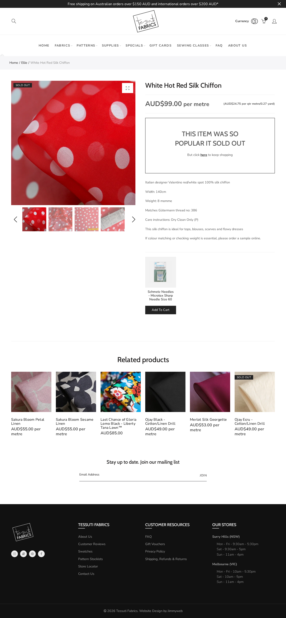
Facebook (41, 553)
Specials (134, 45)
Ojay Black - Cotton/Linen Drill (160, 422)
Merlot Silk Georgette (208, 420)
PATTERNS (86, 45)
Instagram (14, 553)
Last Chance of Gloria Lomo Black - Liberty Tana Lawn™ (118, 424)
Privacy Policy (155, 551)
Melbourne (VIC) (224, 564)
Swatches (85, 551)
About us (237, 45)
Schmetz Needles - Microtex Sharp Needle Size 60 (161, 295)
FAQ (219, 45)
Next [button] (133, 219)
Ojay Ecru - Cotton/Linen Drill (250, 422)
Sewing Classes (193, 45)
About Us (85, 536)
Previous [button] (15, 219)
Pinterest (32, 553)
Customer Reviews (91, 544)
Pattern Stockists (90, 559)
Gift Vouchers (155, 544)
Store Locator (88, 566)
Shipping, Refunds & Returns (166, 559)
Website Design (150, 611)
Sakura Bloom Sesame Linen (75, 422)
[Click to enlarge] (127, 88)
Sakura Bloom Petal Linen (27, 422)
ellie (24, 62)
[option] (73, 143)
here (203, 155)
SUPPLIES (110, 45)
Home (44, 45)
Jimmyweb (175, 611)
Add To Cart (160, 310)
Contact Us (86, 573)
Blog (23, 553)
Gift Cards (160, 45)
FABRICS (62, 45)
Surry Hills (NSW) (226, 536)
